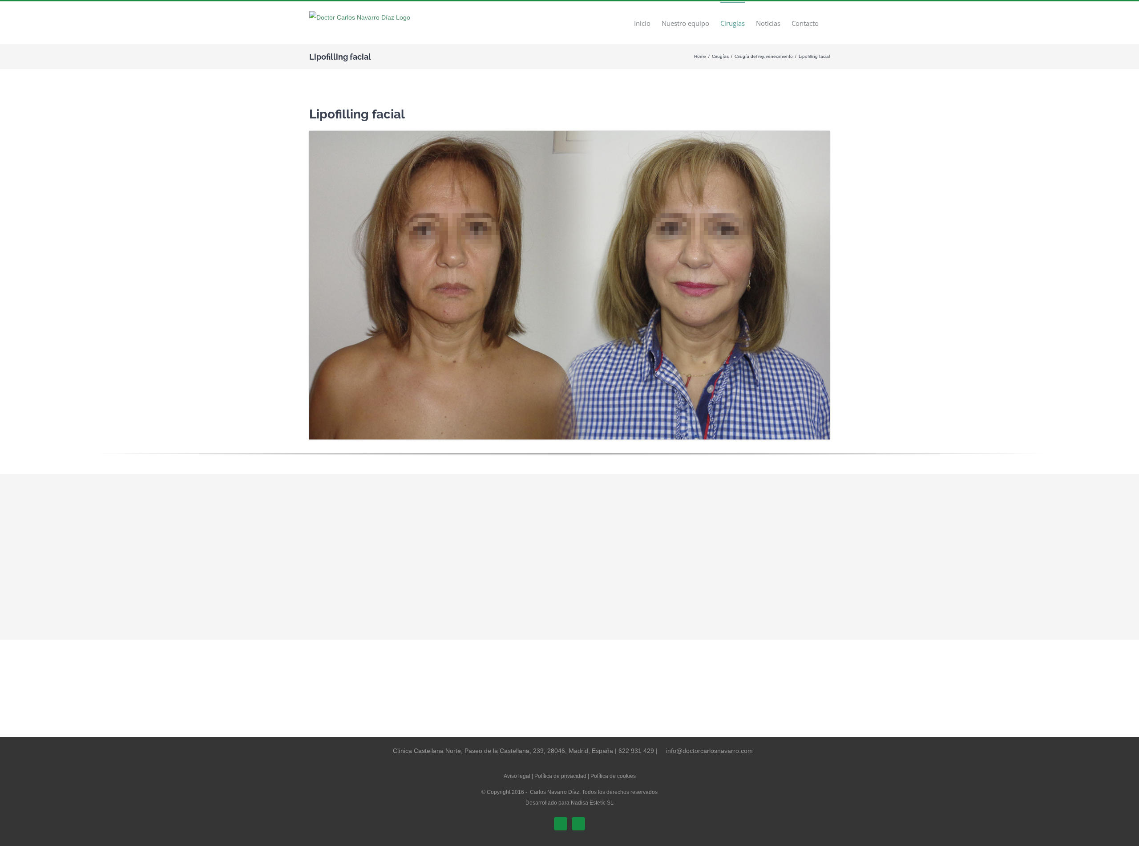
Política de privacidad (560, 776)
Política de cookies (613, 776)
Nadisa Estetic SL (592, 803)
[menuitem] (642, 23)
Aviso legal (517, 776)
